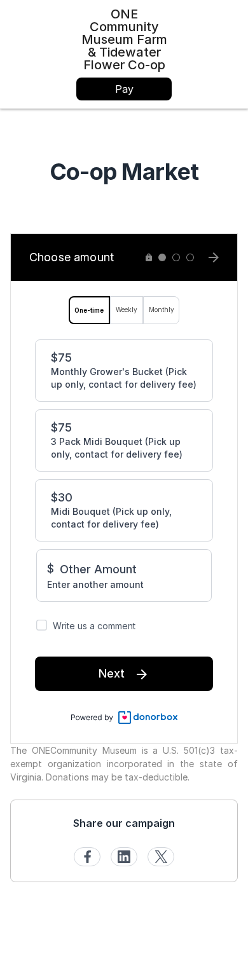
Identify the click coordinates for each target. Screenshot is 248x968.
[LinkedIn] (124, 856)
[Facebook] (87, 856)
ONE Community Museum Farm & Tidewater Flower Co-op (124, 39)
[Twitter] (161, 856)
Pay (124, 89)
